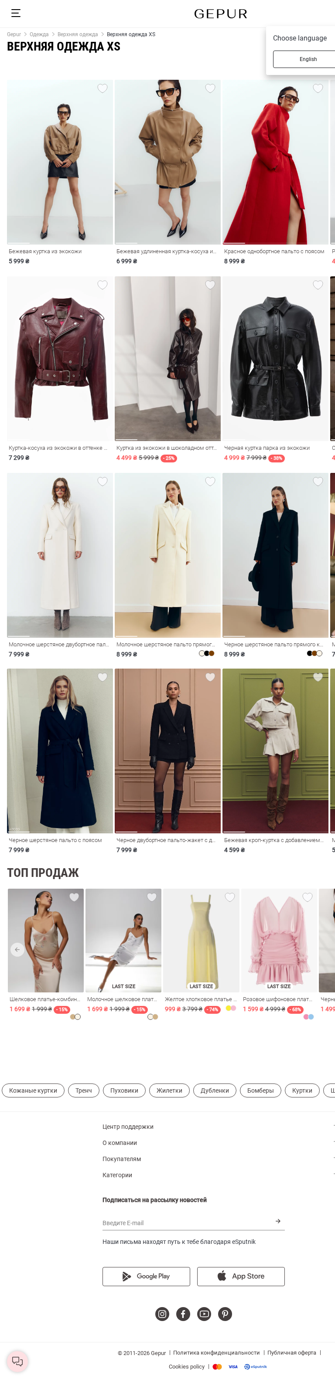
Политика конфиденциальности (216, 1352)
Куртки (302, 1090)
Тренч (83, 1090)
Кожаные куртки (33, 1090)
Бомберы (260, 1090)
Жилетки (169, 1090)
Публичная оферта (291, 1352)
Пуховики (124, 1090)
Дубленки (215, 1090)
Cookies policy (187, 1366)
